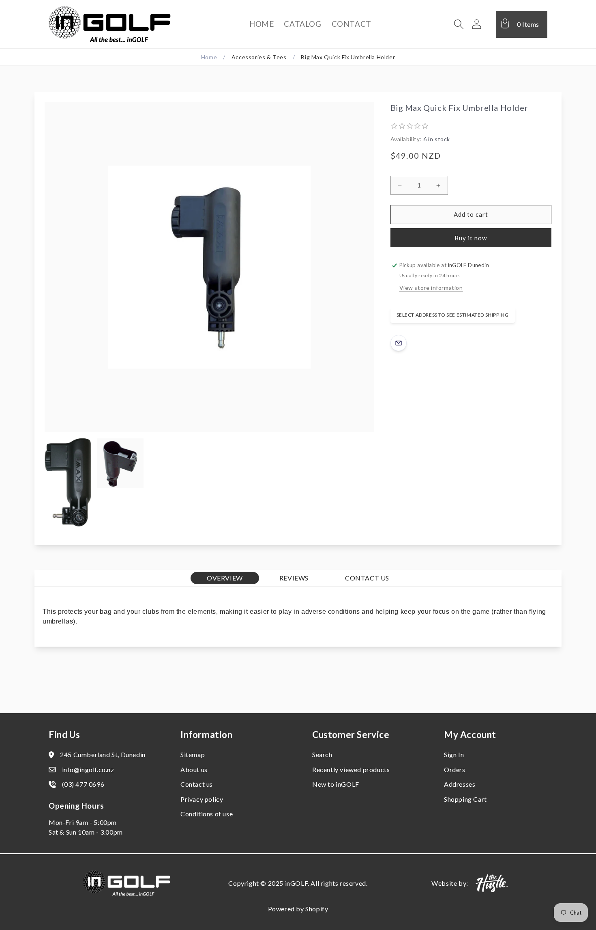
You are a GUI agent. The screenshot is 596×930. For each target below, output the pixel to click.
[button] (459, 24)
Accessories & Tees (259, 57)
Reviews (294, 578)
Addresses (459, 784)
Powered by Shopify (298, 909)
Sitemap (192, 754)
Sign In (454, 754)
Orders (454, 769)
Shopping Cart (465, 799)
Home (261, 23)
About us (194, 769)
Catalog (302, 23)
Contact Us (367, 578)
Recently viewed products (351, 769)
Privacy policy (201, 799)
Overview (225, 578)
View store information (431, 287)
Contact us (196, 784)
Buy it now (471, 238)
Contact (351, 23)
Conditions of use (206, 814)
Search (322, 754)
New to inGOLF (335, 784)
